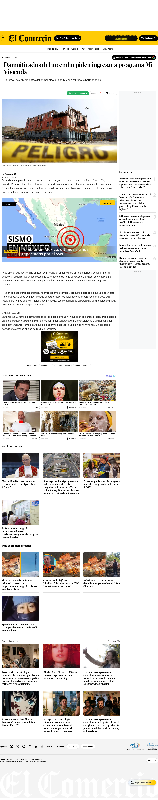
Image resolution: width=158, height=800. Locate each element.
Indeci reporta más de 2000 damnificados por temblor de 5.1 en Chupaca (101, 583)
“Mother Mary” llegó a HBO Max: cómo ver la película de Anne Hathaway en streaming (60, 675)
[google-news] (41, 746)
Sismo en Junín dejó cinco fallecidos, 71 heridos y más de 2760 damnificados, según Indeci (61, 583)
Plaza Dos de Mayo (82, 366)
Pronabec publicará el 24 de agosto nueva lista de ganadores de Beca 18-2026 (101, 484)
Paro (83, 49)
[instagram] (23, 746)
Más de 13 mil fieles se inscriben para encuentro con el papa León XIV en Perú (19, 484)
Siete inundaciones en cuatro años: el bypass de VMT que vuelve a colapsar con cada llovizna (135, 234)
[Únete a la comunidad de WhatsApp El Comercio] (78, 93)
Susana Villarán (29, 320)
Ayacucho (75, 49)
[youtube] (29, 746)
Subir (150, 761)
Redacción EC (10, 174)
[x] (17, 746)
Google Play (88, 746)
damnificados (46, 366)
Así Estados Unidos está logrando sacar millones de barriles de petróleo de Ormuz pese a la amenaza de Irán (134, 220)
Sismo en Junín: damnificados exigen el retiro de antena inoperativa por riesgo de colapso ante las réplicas (19, 585)
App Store (73, 746)
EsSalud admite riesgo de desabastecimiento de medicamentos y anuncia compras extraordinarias (20, 533)
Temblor (65, 49)
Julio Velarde (93, 49)
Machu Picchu (107, 49)
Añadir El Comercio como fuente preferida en (133, 57)
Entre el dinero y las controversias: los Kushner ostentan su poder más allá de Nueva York (135, 247)
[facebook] (11, 746)
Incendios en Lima (63, 366)
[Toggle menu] (2, 38)
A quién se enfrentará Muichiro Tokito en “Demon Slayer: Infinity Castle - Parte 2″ (19, 722)
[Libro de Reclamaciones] (152, 746)
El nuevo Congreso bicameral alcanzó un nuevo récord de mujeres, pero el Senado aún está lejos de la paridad (134, 262)
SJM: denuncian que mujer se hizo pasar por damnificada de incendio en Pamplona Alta (20, 627)
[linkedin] (35, 746)
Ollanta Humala (22, 324)
